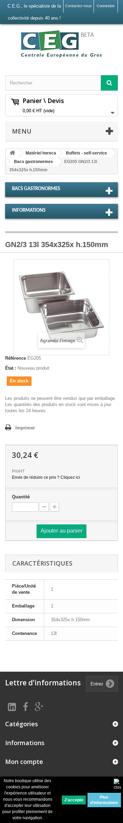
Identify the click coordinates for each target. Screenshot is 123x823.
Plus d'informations (104, 800)
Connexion (105, 6)
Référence (15, 358)
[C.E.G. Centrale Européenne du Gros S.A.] (61, 43)
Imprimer (25, 427)
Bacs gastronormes (33, 161)
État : (10, 368)
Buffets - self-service (86, 153)
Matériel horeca (41, 153)
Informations (28, 210)
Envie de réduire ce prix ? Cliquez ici (46, 477)
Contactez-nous (78, 6)
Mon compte (24, 761)
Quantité (21, 496)
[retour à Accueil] (12, 153)
